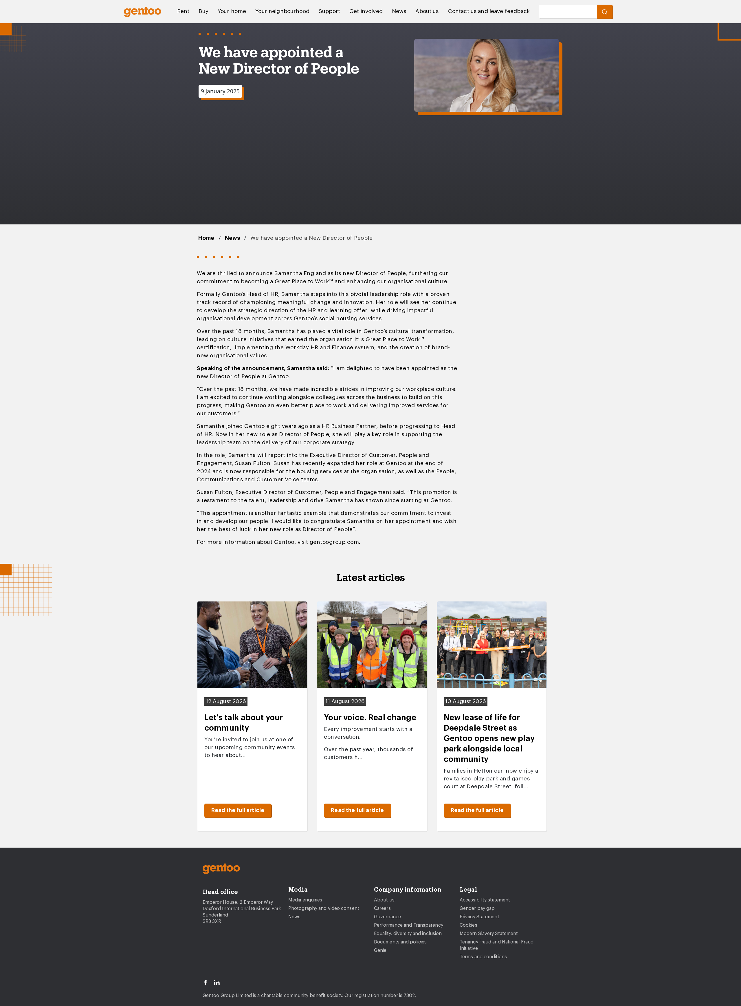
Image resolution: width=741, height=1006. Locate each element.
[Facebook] (208, 981)
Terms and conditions (483, 956)
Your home (232, 11)
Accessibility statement (485, 900)
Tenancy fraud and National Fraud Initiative (496, 945)
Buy (203, 11)
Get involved (366, 11)
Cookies (468, 925)
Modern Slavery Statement (489, 933)
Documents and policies (400, 942)
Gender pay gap (477, 908)
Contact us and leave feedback (489, 11)
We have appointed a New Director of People (311, 238)
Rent (183, 11)
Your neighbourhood (282, 11)
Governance (387, 916)
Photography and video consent (323, 908)
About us (427, 11)
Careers (382, 908)
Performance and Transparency (408, 925)
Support (329, 11)
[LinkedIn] (219, 981)
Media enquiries (305, 900)
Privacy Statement (479, 916)
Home (206, 238)
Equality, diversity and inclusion (408, 933)
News (399, 11)
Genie (380, 950)
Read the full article (237, 810)
